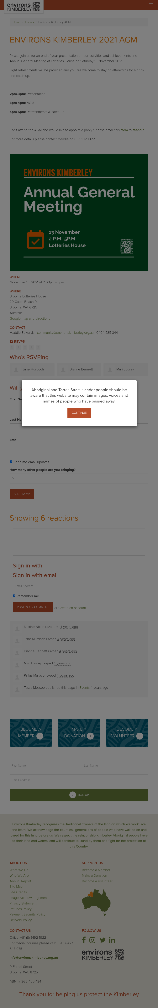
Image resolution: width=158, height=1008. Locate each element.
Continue (79, 413)
